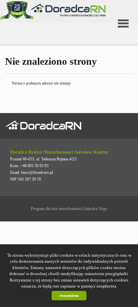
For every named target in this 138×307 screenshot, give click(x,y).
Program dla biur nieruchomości (57, 208)
